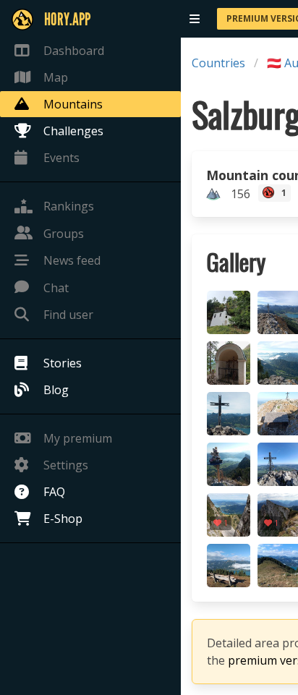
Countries (218, 63)
